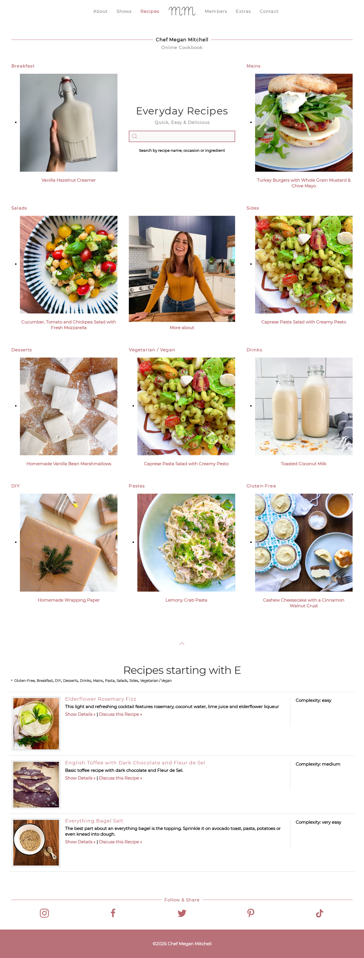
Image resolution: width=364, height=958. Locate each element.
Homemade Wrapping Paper (69, 600)
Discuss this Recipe (119, 714)
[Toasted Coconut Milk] (304, 406)
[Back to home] (182, 11)
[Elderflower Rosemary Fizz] (36, 724)
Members (216, 11)
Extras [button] (243, 11)
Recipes (149, 11)
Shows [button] (124, 11)
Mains (254, 66)
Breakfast (23, 66)
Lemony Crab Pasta (186, 600)
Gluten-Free (261, 486)
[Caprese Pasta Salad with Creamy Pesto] (304, 264)
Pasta (110, 680)
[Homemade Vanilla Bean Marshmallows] (68, 406)
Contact (269, 11)
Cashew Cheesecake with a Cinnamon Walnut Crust (303, 602)
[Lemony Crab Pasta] (186, 542)
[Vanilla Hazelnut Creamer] (68, 122)
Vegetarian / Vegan (152, 349)
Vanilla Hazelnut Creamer (69, 180)
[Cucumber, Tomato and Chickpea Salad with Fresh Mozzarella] (68, 264)
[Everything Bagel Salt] (36, 843)
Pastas (137, 486)
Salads (19, 208)
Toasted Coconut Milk (303, 463)
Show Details (78, 714)
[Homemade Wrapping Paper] (68, 542)
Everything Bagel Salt (94, 821)
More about (182, 327)
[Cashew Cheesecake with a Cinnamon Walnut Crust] (304, 542)
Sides (253, 208)
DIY (15, 486)
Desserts (21, 349)
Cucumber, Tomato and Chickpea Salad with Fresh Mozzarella (68, 324)
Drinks (254, 349)
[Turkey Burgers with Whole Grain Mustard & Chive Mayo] (304, 122)
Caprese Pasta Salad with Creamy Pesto (303, 322)
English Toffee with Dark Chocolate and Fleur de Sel (135, 763)
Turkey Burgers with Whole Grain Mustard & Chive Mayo (304, 182)
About (100, 11)
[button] (182, 643)
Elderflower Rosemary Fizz (100, 699)
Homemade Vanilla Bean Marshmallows (68, 463)
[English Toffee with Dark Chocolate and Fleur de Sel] (36, 785)
